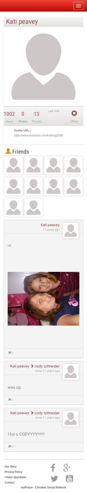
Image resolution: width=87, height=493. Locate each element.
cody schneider (47, 366)
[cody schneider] (53, 165)
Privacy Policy (13, 472)
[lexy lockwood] (33, 186)
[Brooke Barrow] (33, 165)
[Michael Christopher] (33, 207)
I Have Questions (15, 477)
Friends (20, 151)
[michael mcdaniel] (73, 186)
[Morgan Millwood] (73, 165)
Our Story (10, 466)
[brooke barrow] (53, 186)
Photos (23, 121)
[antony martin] (13, 165)
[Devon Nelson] (13, 207)
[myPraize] (14, 6)
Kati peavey (50, 225)
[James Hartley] (13, 186)
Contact (9, 482)
